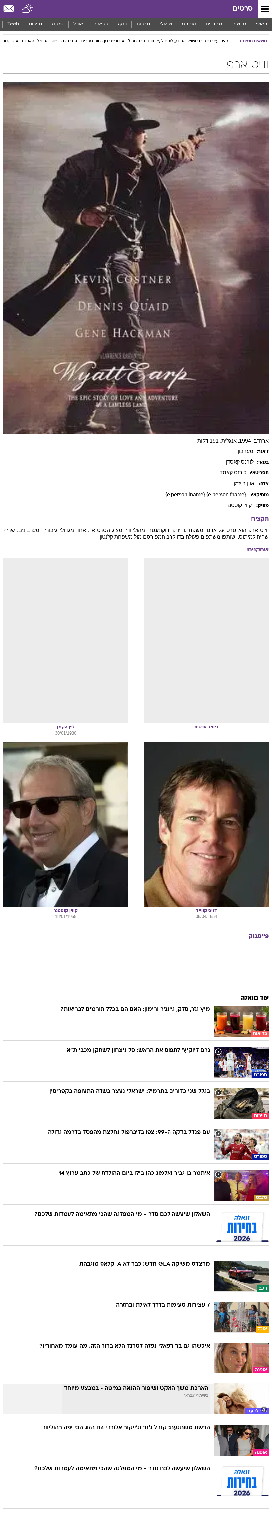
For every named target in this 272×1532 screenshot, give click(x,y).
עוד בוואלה (255, 998)
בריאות (100, 24)
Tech (13, 24)
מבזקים (214, 24)
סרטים (243, 8)
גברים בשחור (61, 41)
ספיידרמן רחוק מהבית (100, 41)
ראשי (261, 24)
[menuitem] (239, 24)
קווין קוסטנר (239, 505)
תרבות (143, 24)
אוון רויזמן (245, 483)
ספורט (189, 24)
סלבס (58, 24)
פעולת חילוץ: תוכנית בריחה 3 (153, 41)
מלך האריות (32, 41)
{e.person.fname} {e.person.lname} (206, 494)
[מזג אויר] (27, 9)
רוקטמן (7, 41)
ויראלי (166, 24)
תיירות (35, 24)
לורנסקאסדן (240, 462)
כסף (122, 24)
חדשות (239, 24)
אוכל (78, 24)
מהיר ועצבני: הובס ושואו (208, 41)
